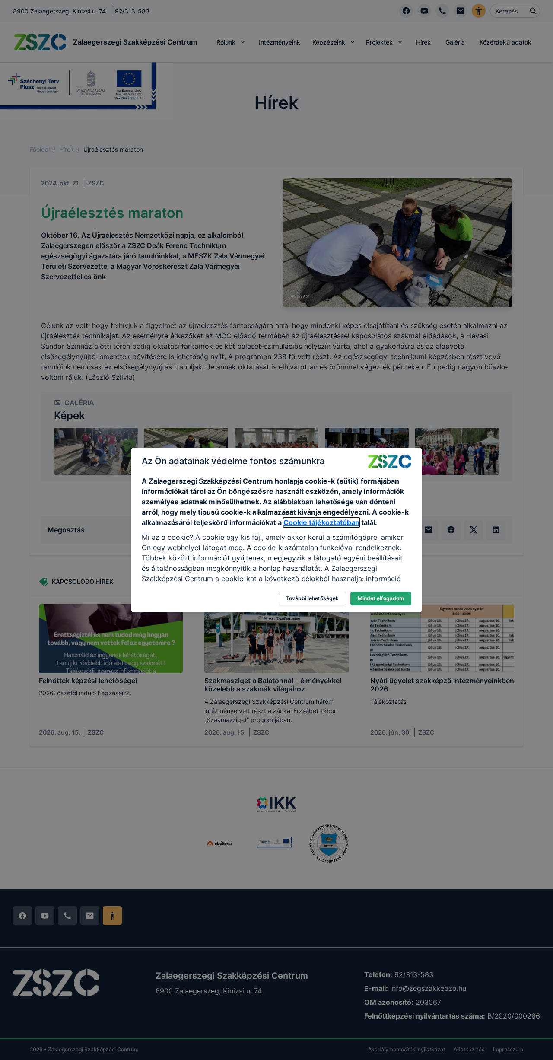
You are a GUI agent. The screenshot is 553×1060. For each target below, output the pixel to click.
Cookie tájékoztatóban (321, 522)
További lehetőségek (312, 598)
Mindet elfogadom (381, 598)
